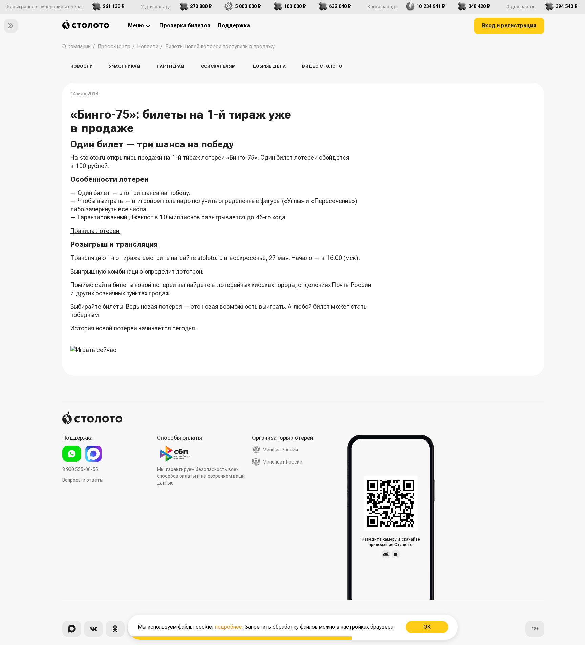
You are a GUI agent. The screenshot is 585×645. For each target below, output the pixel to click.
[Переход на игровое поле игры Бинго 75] (221, 350)
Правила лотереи (95, 230)
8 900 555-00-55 (80, 469)
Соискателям (218, 66)
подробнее (228, 627)
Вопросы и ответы (82, 480)
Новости (81, 66)
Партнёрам (171, 66)
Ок (426, 627)
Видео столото (322, 66)
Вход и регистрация (509, 25)
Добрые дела (269, 66)
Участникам (124, 66)
